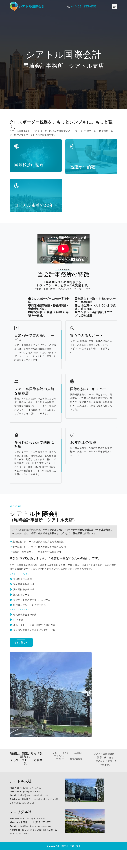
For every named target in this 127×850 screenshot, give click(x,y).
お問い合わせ (76, 759)
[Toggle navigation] (114, 6)
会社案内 (78, 753)
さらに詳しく (21, 642)
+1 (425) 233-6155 (83, 6)
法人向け (55, 753)
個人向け (67, 753)
